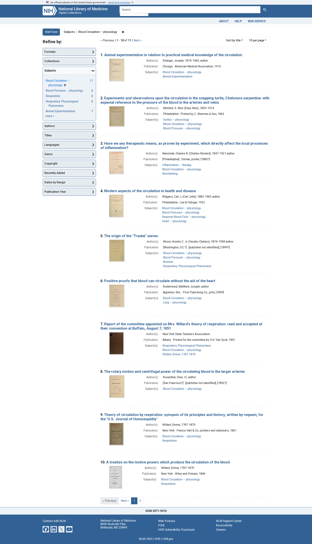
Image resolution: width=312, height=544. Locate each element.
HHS (157, 539)
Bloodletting (170, 173)
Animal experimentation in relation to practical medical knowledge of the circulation (173, 55)
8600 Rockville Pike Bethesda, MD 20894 (113, 525)
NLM (142, 539)
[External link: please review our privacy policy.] (46, 529)
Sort (233, 40)
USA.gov (168, 539)
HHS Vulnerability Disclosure (176, 529)
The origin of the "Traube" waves (131, 236)
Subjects (50, 70)
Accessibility (224, 525)
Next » (138, 40)
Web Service (257, 21)
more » (50, 116)
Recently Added (54, 173)
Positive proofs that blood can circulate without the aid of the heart (159, 281)
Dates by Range (54, 182)
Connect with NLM (54, 521)
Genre (48, 154)
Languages (51, 144)
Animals (168, 262)
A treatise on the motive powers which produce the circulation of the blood (168, 462)
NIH (149, 539)
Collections (52, 61)
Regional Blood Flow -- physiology (184, 217)
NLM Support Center (229, 521)
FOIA (161, 525)
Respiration (169, 440)
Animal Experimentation (177, 76)
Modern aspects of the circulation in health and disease (150, 191)
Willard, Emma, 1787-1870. (179, 354)
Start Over (51, 32)
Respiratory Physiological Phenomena (187, 266)
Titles (48, 135)
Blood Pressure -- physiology (181, 128)
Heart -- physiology (174, 221)
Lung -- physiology (175, 302)
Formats (50, 51)
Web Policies (166, 521)
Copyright (50, 163)
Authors (49, 126)
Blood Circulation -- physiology (182, 72)
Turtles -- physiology (176, 119)
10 (256, 40)
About (224, 21)
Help (238, 21)
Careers (221, 529)
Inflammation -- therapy (177, 165)
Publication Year (55, 191)
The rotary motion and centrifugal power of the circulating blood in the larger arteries (174, 371)
